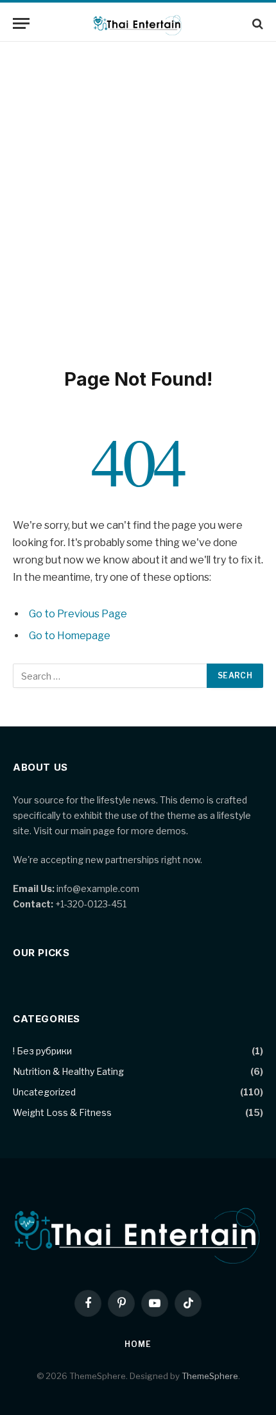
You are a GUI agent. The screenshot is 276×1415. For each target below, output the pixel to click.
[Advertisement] (138, 202)
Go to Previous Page (78, 614)
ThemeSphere (210, 1376)
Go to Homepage (69, 636)
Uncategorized (44, 1091)
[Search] (256, 23)
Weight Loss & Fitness (62, 1112)
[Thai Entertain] (138, 23)
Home (138, 1344)
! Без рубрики (42, 1050)
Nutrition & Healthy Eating (68, 1071)
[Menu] (21, 23)
